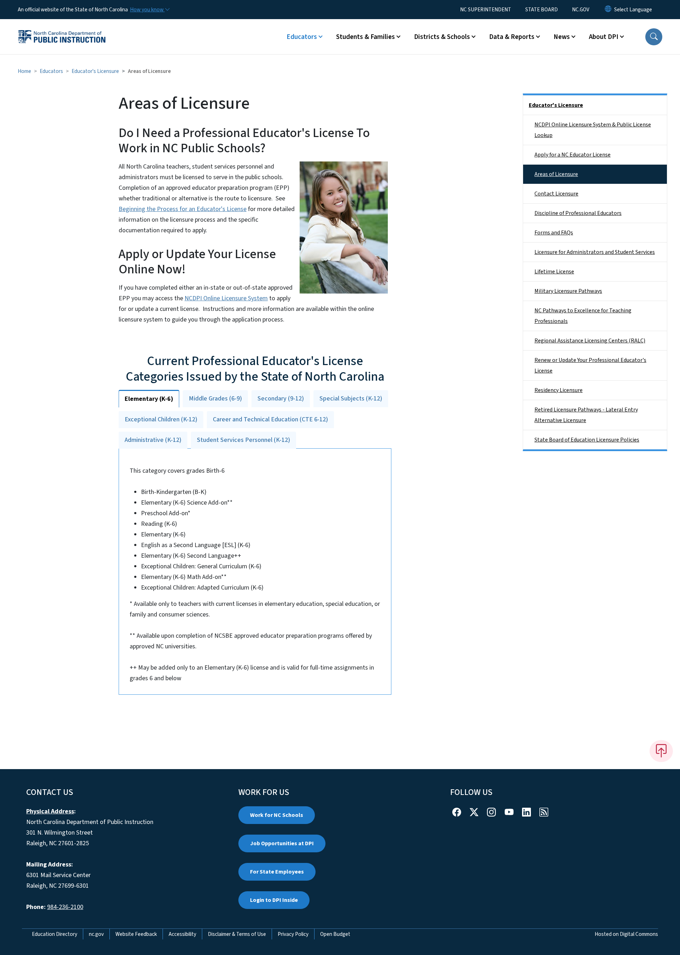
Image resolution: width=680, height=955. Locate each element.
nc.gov (96, 934)
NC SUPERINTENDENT (485, 9)
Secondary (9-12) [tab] (280, 398)
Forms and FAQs (553, 233)
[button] (653, 36)
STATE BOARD (541, 9)
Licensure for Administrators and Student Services (594, 252)
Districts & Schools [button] (442, 37)
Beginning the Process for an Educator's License (182, 209)
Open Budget (335, 934)
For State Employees (277, 872)
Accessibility (182, 934)
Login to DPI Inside (274, 900)
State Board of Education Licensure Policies (586, 440)
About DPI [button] (603, 37)
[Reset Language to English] (608, 9)
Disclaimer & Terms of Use (237, 934)
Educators (51, 71)
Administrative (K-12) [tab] (153, 440)
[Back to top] (661, 751)
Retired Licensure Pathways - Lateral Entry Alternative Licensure (586, 415)
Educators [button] (302, 37)
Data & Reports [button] (511, 37)
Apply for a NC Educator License (572, 155)
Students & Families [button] (365, 37)
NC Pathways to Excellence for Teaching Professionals (582, 316)
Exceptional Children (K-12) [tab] (161, 419)
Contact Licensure (556, 194)
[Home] (62, 28)
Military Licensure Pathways (568, 291)
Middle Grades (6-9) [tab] (215, 398)
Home (24, 71)
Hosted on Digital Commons (626, 934)
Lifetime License (554, 271)
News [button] (562, 37)
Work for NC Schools (276, 815)
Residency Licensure (558, 390)
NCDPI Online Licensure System (226, 298)
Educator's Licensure (95, 71)
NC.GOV (580, 9)
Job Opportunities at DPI (282, 843)
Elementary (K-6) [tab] (149, 398)
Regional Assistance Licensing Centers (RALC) (589, 341)
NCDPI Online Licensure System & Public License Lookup (592, 130)
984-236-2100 (65, 907)
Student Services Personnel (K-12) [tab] (243, 440)
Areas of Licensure (556, 174)
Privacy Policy (293, 934)
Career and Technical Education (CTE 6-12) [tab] (270, 419)
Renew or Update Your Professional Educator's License (590, 365)
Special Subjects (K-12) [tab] (350, 398)
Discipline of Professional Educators (578, 213)
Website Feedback (136, 934)
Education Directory (54, 934)
